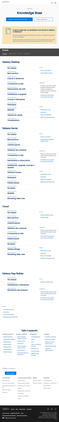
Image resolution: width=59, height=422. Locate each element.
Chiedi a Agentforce (41, 19)
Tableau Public (7, 347)
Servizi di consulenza (50, 346)
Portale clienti (21, 350)
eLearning (43, 112)
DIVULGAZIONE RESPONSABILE (9, 415)
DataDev (20, 388)
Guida (32, 339)
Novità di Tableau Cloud (47, 215)
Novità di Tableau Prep (47, 282)
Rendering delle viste (16, 198)
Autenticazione (13, 144)
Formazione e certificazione (50, 383)
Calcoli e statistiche (15, 78)
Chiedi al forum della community (18, 19)
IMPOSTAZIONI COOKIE (22, 415)
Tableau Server (13, 53)
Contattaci (4, 392)
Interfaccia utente (14, 114)
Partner (35, 378)
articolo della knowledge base (33, 41)
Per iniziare (12, 67)
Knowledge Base (47, 380)
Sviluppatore (22, 409)
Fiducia (12, 409)
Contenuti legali (5, 413)
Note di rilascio (35, 351)
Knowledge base (35, 336)
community (49, 85)
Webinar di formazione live (48, 117)
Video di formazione (46, 114)
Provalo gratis (10, 373)
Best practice (12, 72)
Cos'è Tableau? (6, 378)
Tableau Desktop (7, 336)
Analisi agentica (6, 380)
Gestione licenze (14, 171)
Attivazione (20, 343)
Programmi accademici (23, 396)
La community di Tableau (25, 378)
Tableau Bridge (13, 248)
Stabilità (12, 109)
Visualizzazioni (13, 119)
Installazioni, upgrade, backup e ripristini (20, 166)
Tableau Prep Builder (9, 339)
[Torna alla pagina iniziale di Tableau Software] (7, 1)
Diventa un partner (37, 383)
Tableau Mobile (7, 349)
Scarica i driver (21, 341)
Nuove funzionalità (46, 70)
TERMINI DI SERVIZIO (15, 413)
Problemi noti (35, 348)
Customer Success (50, 339)
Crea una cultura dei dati (8, 383)
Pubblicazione (13, 182)
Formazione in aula (46, 109)
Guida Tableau (46, 385)
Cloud (20, 53)
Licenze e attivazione (16, 99)
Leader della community (23, 385)
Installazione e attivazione (18, 284)
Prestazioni (12, 104)
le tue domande (47, 154)
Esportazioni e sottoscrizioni (18, 160)
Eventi (19, 398)
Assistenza (46, 378)
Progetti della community (24, 390)
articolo (24, 35)
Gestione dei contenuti (16, 149)
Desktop (4, 53)
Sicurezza (12, 187)
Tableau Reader (7, 352)
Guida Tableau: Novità (46, 73)
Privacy (22, 413)
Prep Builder (26, 53)
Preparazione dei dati (16, 88)
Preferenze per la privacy (10, 417)
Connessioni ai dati (15, 83)
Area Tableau (21, 393)
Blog (17, 409)
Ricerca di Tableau (6, 389)
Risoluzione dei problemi (17, 289)
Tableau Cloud (7, 344)
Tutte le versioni (47, 388)
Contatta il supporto (50, 336)
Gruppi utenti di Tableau (24, 383)
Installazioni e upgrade (16, 93)
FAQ (32, 342)
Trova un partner (37, 380)
